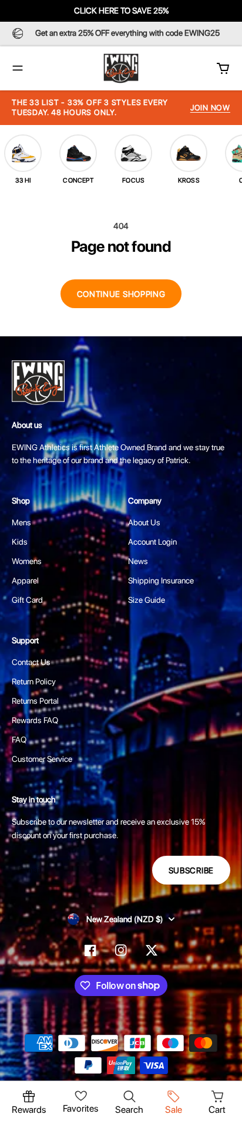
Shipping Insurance (161, 580)
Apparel (25, 580)
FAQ (19, 739)
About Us (144, 522)
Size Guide (146, 600)
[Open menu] (17, 68)
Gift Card (27, 600)
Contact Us (31, 662)
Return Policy (34, 681)
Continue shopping (121, 294)
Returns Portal (35, 701)
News (138, 561)
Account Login (152, 541)
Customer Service (42, 759)
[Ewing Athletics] (121, 68)
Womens (27, 561)
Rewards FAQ (35, 720)
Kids (20, 541)
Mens (21, 522)
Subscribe (191, 870)
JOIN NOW (210, 107)
